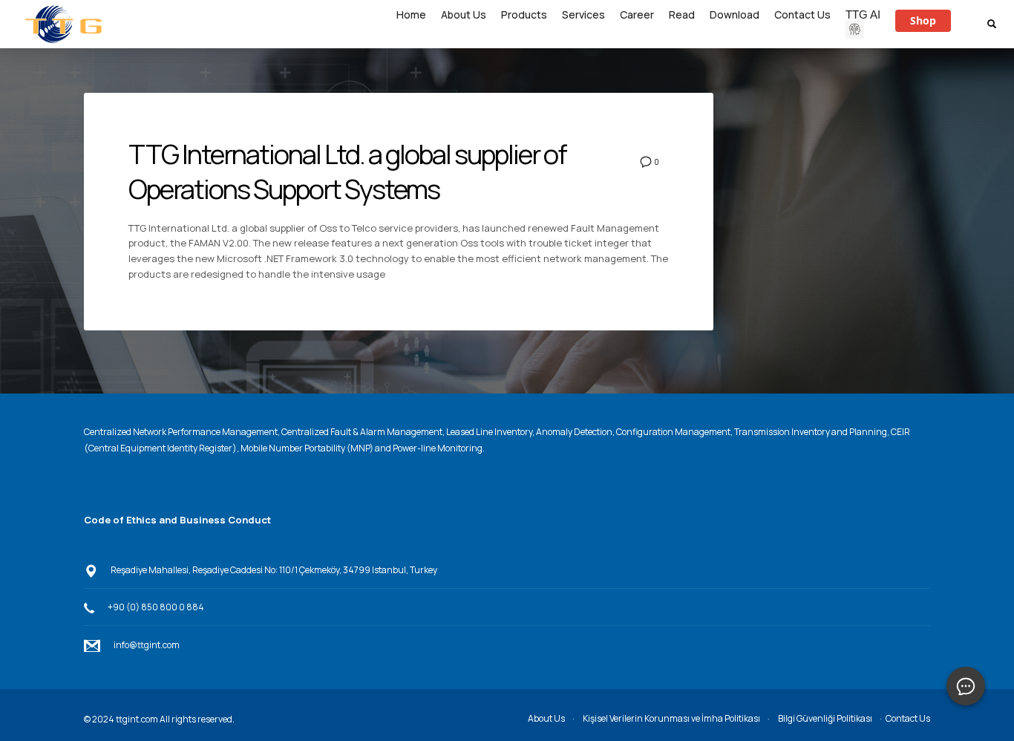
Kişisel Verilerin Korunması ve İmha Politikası (671, 718)
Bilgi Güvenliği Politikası (825, 718)
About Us (546, 718)
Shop (923, 20)
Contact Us (908, 718)
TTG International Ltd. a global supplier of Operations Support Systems (347, 171)
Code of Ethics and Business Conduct (177, 519)
